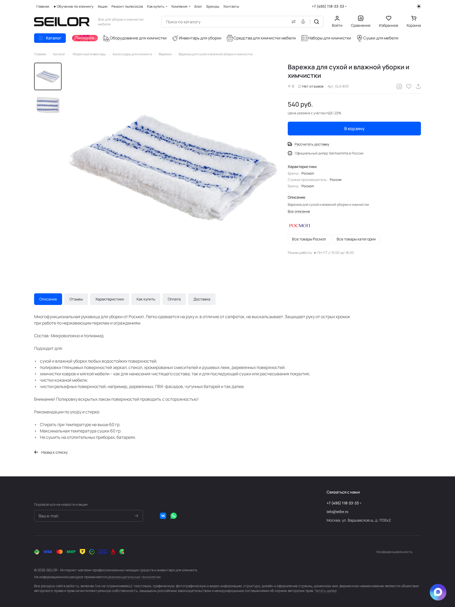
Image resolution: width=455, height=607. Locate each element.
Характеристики (109, 299)
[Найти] (316, 21)
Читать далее (326, 590)
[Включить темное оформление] (419, 6)
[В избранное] (408, 86)
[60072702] (172, 167)
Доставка (201, 299)
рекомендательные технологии (134, 576)
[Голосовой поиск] (304, 21)
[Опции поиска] (292, 21)
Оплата (174, 299)
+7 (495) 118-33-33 (328, 6)
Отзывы (76, 299)
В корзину (354, 128)
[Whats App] (173, 516)
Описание (48, 299)
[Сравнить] (399, 86)
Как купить (146, 299)
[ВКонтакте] (163, 516)
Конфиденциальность (394, 551)
